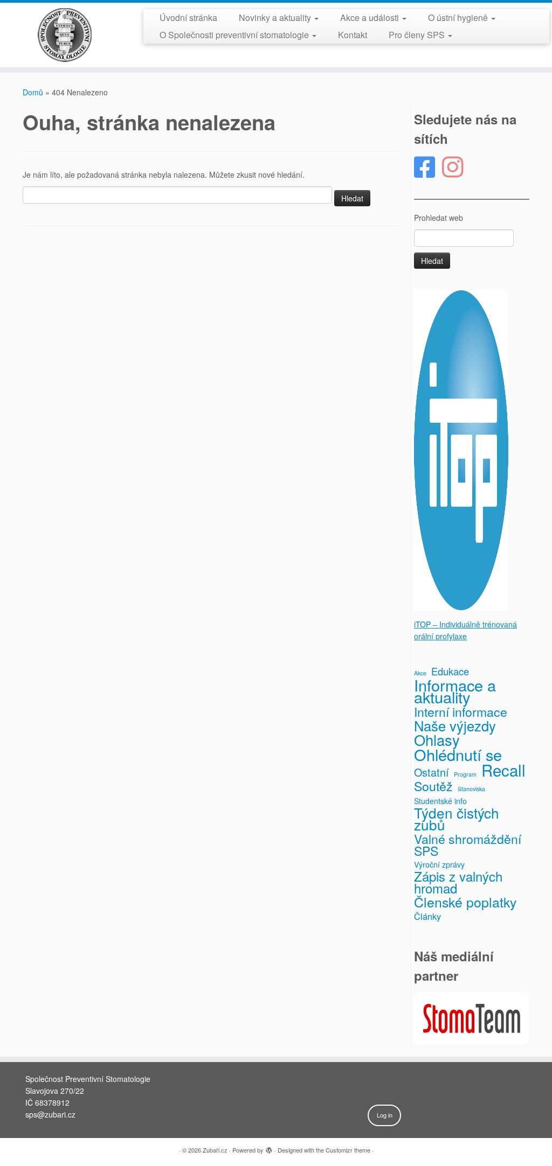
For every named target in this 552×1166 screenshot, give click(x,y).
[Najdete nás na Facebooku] (428, 167)
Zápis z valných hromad (458, 882)
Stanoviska (471, 789)
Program (465, 774)
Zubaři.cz (215, 1150)
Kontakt (352, 35)
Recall (503, 770)
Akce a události (370, 17)
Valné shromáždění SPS (467, 845)
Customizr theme (348, 1150)
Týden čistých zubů (456, 818)
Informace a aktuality (455, 691)
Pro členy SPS (418, 35)
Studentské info (440, 800)
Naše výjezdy (455, 725)
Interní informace (460, 712)
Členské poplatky (465, 902)
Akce (420, 673)
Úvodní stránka (188, 17)
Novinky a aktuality (276, 17)
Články (427, 916)
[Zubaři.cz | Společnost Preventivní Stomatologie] (64, 35)
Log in (384, 1115)
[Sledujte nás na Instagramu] (456, 167)
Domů (33, 92)
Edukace (450, 671)
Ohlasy (437, 740)
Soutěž (433, 786)
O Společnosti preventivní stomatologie (235, 35)
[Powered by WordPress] (269, 1147)
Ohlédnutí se (458, 754)
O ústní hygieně (459, 17)
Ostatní (431, 772)
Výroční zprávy (439, 864)
